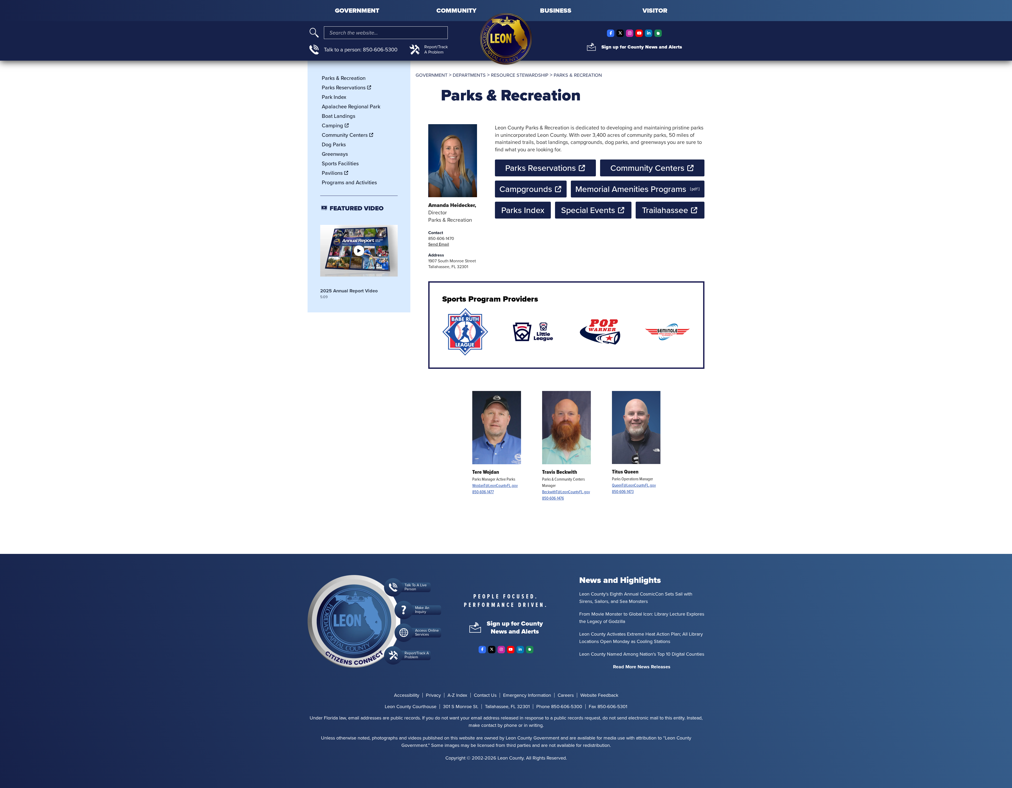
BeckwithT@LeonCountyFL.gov (566, 492)
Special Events (588, 210)
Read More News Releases (641, 666)
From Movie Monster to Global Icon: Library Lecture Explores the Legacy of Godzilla (641, 618)
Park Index (334, 97)
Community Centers (647, 168)
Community (456, 10)
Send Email (438, 244)
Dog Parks (334, 144)
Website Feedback (599, 695)
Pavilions (332, 173)
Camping (332, 125)
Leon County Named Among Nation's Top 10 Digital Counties (641, 654)
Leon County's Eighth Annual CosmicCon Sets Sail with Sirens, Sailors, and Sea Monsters (635, 598)
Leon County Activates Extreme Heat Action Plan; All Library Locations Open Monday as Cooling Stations (641, 638)
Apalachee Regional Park (351, 106)
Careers (566, 695)
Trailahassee (665, 210)
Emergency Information (527, 695)
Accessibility (406, 695)
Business (555, 10)
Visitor (655, 10)
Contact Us (485, 695)
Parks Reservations (540, 168)
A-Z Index (457, 695)
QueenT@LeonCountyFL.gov (634, 485)
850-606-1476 (553, 498)
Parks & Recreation (344, 78)
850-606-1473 (623, 491)
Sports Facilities (340, 163)
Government (357, 10)
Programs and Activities (349, 182)
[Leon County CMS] (506, 39)
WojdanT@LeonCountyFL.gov (495, 485)
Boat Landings (338, 116)
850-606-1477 (483, 492)
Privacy (433, 695)
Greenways (335, 154)
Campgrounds (525, 189)
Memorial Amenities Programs (630, 189)
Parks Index (522, 210)
